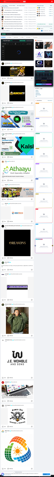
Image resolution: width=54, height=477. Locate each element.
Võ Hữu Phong (42, 9)
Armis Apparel (8, 405)
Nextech (6, 184)
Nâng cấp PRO (44, 84)
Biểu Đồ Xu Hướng (22, 40)
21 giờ (6, 383)
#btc (36, 96)
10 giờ (6, 108)
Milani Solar (7, 430)
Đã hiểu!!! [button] (45, 474)
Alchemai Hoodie (8, 304)
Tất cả (4, 37)
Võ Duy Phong (42, 13)
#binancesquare (38, 94)
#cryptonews (38, 93)
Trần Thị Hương (42, 7)
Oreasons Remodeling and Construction (12, 225)
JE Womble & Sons (8, 339)
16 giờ (6, 263)
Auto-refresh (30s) (45, 30)
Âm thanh (28, 37)
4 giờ (5, 64)
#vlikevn (37, 90)
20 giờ (6, 305)
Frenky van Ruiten (8, 107)
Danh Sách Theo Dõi (29, 40)
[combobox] (15, 1)
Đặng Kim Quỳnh (43, 15)
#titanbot (37, 91)
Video (22, 37)
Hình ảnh (16, 37)
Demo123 (41, 28)
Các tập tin (36, 37)
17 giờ (6, 275)
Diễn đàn (8, 30)
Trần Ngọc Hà (42, 11)
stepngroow (7, 382)
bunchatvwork (7, 63)
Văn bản (9, 37)
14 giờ (6, 228)
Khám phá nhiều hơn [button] (7, 474)
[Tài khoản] (52, 1)
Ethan (6, 161)
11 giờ (6, 162)
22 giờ (6, 406)
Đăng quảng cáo (50, 100)
